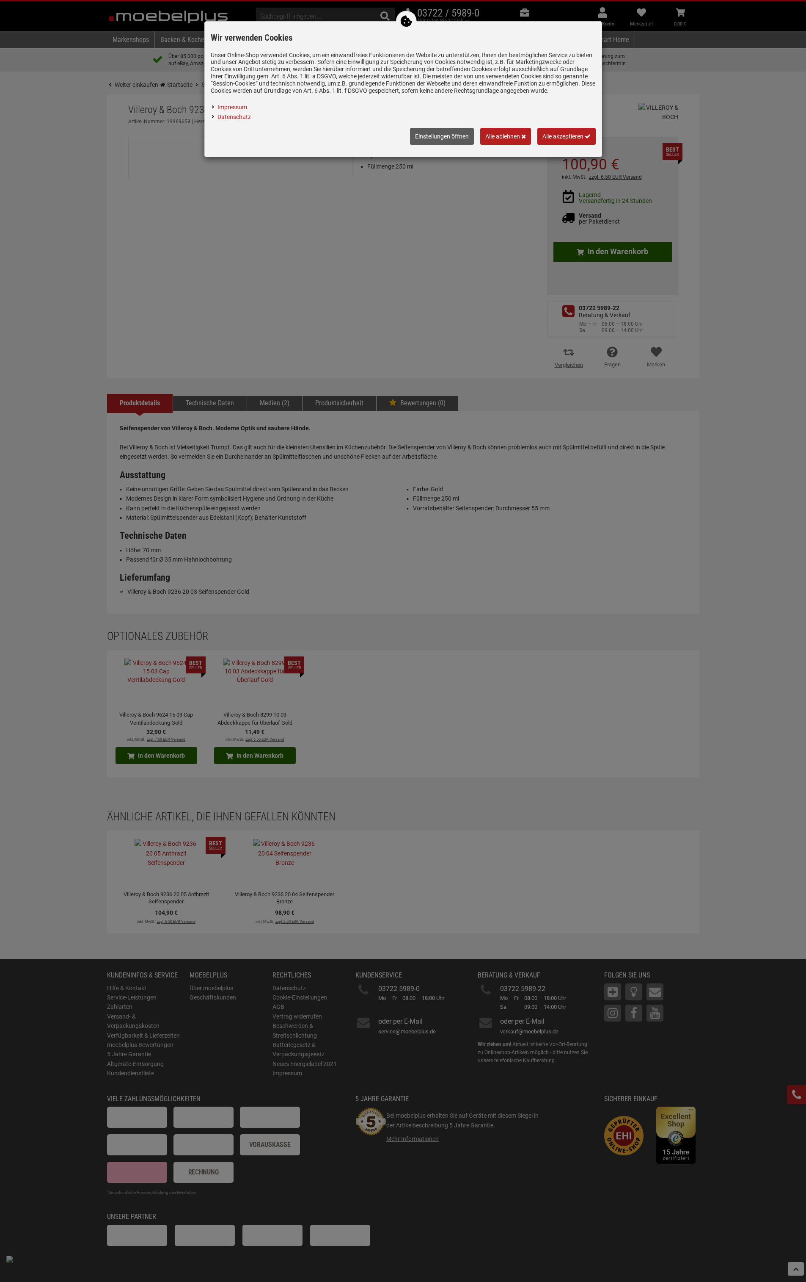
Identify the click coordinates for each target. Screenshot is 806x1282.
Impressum (232, 107)
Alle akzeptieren (563, 136)
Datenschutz (234, 117)
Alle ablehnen (503, 136)
